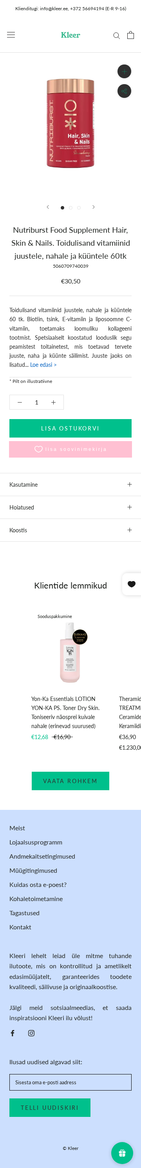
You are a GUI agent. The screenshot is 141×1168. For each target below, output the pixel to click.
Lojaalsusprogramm (35, 842)
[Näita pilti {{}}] (62, 208)
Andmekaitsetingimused (42, 856)
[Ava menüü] (11, 35)
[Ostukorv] (130, 35)
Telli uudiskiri (50, 1107)
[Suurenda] (124, 71)
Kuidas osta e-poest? (38, 884)
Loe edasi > (43, 364)
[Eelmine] (48, 207)
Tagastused (24, 912)
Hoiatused (21, 507)
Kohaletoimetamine (36, 898)
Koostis (18, 530)
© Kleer (70, 1148)
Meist (17, 827)
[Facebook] (12, 1032)
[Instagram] (31, 1032)
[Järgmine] (93, 207)
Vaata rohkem (70, 781)
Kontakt (20, 927)
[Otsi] (116, 35)
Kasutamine (23, 484)
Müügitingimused (33, 870)
